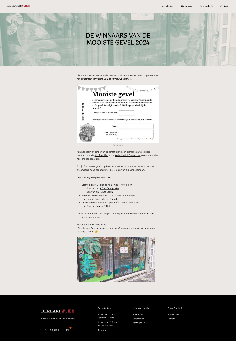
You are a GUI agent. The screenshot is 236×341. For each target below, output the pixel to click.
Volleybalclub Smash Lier (127, 155)
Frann (150, 213)
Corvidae (114, 199)
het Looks (107, 192)
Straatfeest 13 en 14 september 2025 (108, 324)
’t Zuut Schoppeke (109, 188)
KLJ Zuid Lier (101, 155)
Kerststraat (103, 330)
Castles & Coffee (104, 206)
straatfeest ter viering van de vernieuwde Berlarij (106, 79)
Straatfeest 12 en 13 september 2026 (108, 316)
